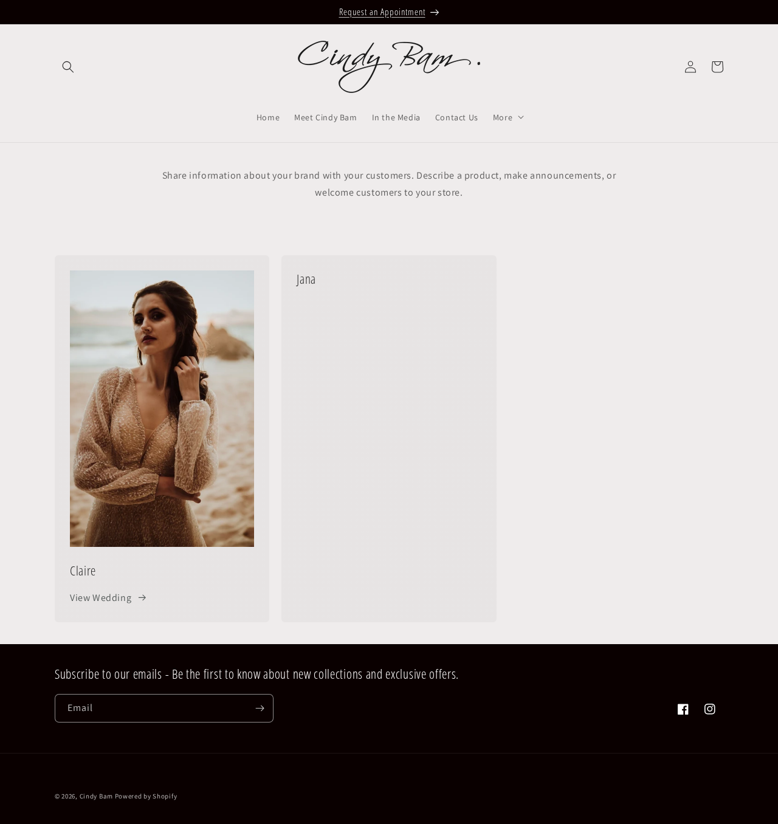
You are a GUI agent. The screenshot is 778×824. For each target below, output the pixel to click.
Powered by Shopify (146, 796)
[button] (68, 66)
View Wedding (100, 597)
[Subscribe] (259, 708)
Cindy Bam (97, 796)
